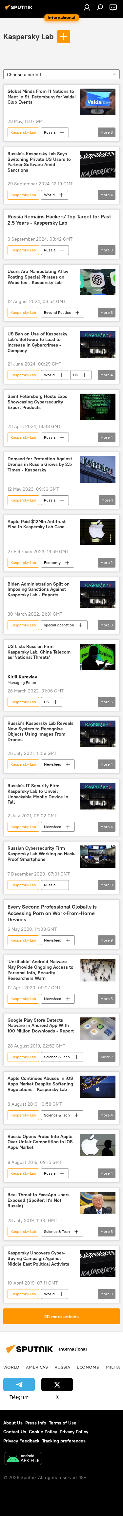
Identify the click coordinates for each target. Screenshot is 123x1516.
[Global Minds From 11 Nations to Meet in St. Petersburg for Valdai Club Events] (97, 102)
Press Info (35, 1423)
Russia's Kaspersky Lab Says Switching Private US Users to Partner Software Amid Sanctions (39, 162)
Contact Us (14, 1432)
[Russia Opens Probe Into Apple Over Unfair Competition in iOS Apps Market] (97, 1145)
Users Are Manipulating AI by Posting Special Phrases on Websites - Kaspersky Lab (38, 277)
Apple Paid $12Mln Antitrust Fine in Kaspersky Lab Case (37, 524)
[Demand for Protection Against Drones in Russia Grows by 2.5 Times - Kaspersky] (97, 469)
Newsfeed (52, 764)
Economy (52, 562)
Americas (37, 1367)
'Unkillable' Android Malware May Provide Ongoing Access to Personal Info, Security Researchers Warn (40, 970)
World (49, 194)
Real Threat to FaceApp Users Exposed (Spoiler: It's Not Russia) (39, 1200)
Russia (49, 132)
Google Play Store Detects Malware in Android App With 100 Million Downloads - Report (41, 1025)
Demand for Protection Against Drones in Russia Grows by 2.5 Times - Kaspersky (40, 464)
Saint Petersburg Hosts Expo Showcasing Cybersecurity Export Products (38, 402)
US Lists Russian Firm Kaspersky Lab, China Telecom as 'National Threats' (39, 652)
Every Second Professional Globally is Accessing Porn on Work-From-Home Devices (52, 913)
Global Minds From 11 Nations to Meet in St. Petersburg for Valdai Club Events (42, 97)
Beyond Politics (57, 312)
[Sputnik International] (19, 10)
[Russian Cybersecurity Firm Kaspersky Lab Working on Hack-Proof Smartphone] (97, 856)
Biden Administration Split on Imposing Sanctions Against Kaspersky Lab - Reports (39, 589)
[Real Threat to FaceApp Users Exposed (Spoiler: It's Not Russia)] (97, 1203)
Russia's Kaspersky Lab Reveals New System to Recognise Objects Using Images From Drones (40, 731)
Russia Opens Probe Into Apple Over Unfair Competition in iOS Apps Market (40, 1142)
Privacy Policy (74, 1432)
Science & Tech (57, 1056)
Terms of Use (62, 1423)
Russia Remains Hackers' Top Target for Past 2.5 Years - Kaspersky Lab (59, 219)
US (75, 374)
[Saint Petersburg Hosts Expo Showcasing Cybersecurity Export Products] (97, 407)
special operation (59, 624)
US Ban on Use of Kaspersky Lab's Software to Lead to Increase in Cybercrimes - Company (37, 342)
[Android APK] (23, 1459)
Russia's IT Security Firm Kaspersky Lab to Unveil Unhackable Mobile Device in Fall (38, 794)
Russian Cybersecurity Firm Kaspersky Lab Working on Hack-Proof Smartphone (42, 853)
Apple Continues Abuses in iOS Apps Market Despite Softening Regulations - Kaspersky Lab (40, 1084)
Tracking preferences (64, 1441)
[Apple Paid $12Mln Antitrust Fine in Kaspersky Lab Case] (97, 532)
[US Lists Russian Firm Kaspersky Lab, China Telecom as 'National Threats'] (97, 657)
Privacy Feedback (21, 1441)
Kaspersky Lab (28, 36)
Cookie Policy (43, 1432)
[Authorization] (86, 7)
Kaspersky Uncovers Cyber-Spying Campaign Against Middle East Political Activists (38, 1258)
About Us (13, 1423)
